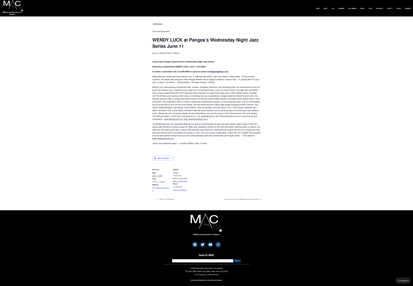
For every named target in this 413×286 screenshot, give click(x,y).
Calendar (341, 8)
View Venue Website (180, 190)
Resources (379, 8)
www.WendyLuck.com (173, 119)
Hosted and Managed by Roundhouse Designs (206, 280)
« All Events (157, 24)
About (326, 8)
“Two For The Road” (166, 199)
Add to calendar (163, 158)
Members (408, 8)
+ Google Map (182, 181)
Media (362, 8)
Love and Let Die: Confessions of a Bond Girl (241, 199)
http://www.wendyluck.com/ (195, 119)
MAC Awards (352, 8)
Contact (389, 8)
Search (399, 8)
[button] (403, 280)
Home (318, 8)
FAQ (333, 8)
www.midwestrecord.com (163, 138)
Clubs (370, 8)
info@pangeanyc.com (218, 71)
